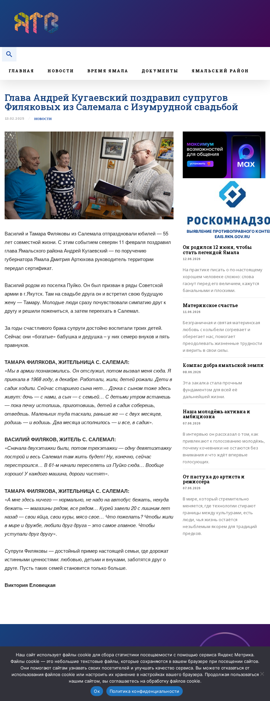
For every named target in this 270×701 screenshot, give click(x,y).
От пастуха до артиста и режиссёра (214, 479)
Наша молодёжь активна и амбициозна (216, 414)
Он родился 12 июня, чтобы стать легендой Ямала (217, 249)
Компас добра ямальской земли (223, 365)
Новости (43, 119)
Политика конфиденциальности (144, 691)
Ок (97, 691)
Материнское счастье (210, 305)
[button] (9, 54)
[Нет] (261, 673)
